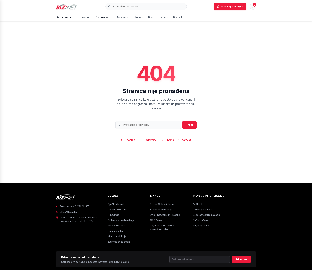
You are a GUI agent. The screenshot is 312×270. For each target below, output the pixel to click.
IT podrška (113, 214)
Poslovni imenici (116, 225)
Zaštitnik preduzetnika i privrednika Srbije (162, 227)
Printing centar (115, 231)
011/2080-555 (82, 206)
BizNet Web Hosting (161, 209)
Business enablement (119, 241)
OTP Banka (156, 220)
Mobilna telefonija (117, 209)
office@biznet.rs (68, 212)
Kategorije (66, 17)
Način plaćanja (200, 220)
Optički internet (116, 204)
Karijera (163, 17)
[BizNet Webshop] (67, 6)
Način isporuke (201, 225)
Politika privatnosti (202, 209)
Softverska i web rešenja (121, 220)
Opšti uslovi (199, 204)
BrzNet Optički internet (162, 204)
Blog (151, 17)
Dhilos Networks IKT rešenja (165, 214)
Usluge (121, 17)
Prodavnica (102, 17)
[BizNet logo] (78, 197)
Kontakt (177, 17)
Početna (85, 17)
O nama (138, 17)
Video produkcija (117, 236)
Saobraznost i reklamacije (207, 214)
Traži (189, 124)
